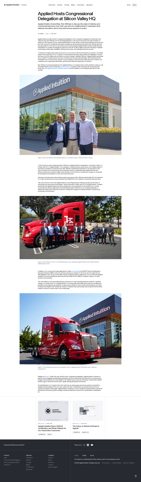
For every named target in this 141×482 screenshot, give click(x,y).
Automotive (29, 457)
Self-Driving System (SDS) (11, 462)
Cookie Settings (116, 463)
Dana (5, 457)
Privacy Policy (106, 463)
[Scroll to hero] (135, 476)
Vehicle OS (7, 464)
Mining (28, 464)
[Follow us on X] (84, 445)
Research (51, 462)
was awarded (75, 271)
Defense (28, 460)
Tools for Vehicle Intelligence (12, 460)
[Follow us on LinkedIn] (88, 445)
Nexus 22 (47, 376)
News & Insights (52, 467)
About (50, 460)
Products (6, 455)
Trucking (28, 462)
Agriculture (29, 469)
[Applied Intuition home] (11, 5)
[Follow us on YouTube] (92, 445)
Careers (50, 457)
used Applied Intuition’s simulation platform (56, 68)
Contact (50, 464)
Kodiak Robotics (65, 66)
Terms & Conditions (128, 463)
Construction (30, 467)
